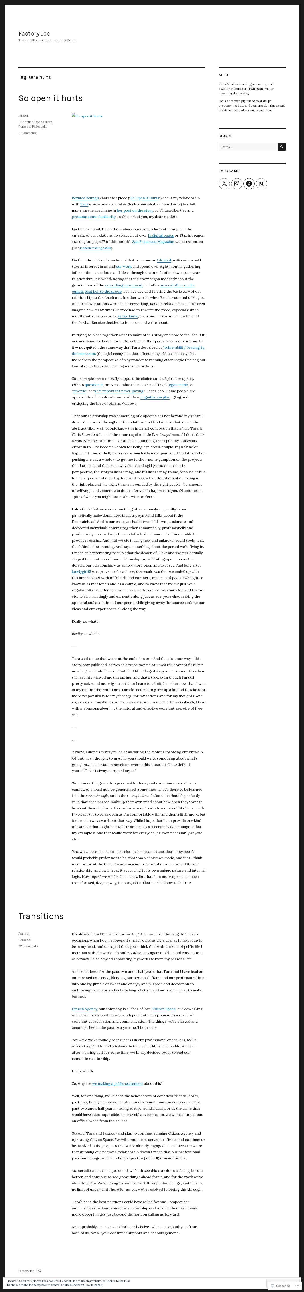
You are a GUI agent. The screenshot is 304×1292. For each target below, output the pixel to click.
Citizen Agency (84, 1009)
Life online (25, 122)
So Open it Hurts (144, 198)
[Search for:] (248, 147)
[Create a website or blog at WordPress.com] (39, 1271)
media (189, 285)
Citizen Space (164, 1009)
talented (164, 260)
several (166, 285)
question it (94, 384)
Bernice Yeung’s (85, 198)
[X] (224, 183)
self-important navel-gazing (119, 391)
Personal (24, 127)
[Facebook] (249, 183)
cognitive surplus (155, 397)
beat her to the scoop (103, 291)
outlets (78, 291)
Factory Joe (34, 33)
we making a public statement (117, 1083)
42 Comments (28, 946)
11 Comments (27, 133)
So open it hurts (50, 98)
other (178, 285)
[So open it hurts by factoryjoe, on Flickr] (138, 151)
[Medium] (261, 183)
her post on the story (135, 210)
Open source (43, 122)
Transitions (41, 916)
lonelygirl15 (81, 571)
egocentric (178, 384)
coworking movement (124, 285)
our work (124, 266)
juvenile (79, 391)
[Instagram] (236, 183)
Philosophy (39, 127)
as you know (128, 316)
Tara (84, 204)
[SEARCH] (282, 147)
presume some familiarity (94, 216)
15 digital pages (161, 235)
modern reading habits (95, 248)
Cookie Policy (93, 1284)
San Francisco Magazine (153, 241)
